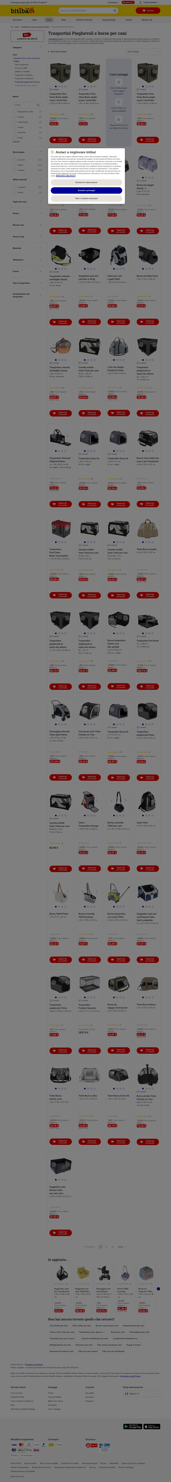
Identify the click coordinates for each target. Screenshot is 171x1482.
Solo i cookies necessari (86, 198)
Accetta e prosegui (86, 190)
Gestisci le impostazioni (86, 182)
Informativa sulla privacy (65, 176)
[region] (86, 176)
